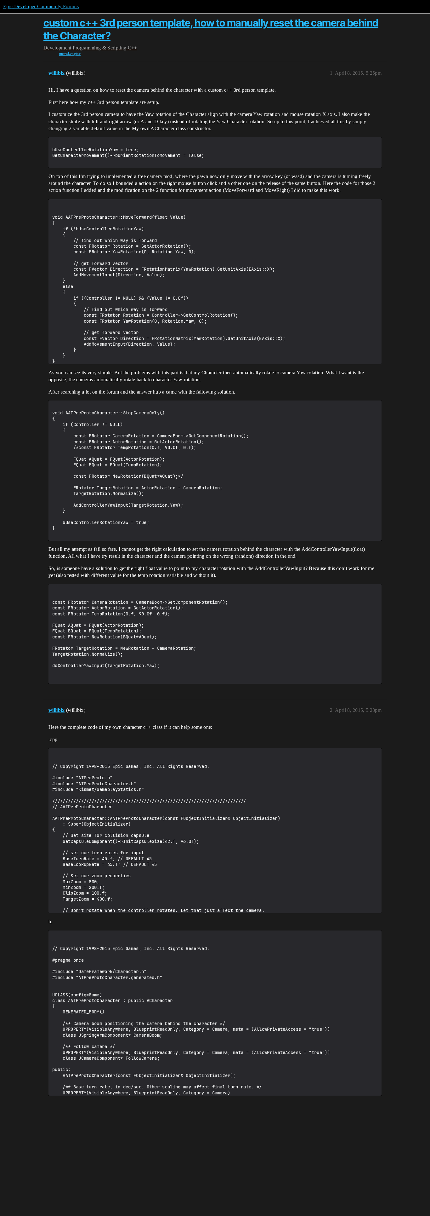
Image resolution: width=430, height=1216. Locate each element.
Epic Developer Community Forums (41, 6)
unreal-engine (70, 54)
